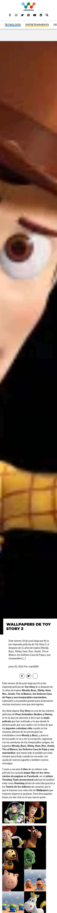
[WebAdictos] (29, 6)
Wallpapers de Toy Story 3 (28, 626)
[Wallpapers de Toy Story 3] (28, 337)
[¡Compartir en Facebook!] (22, 676)
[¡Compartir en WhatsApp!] (35, 676)
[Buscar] (47, 15)
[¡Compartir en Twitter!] (28, 676)
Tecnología (13, 24)
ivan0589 (33, 666)
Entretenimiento (37, 24)
